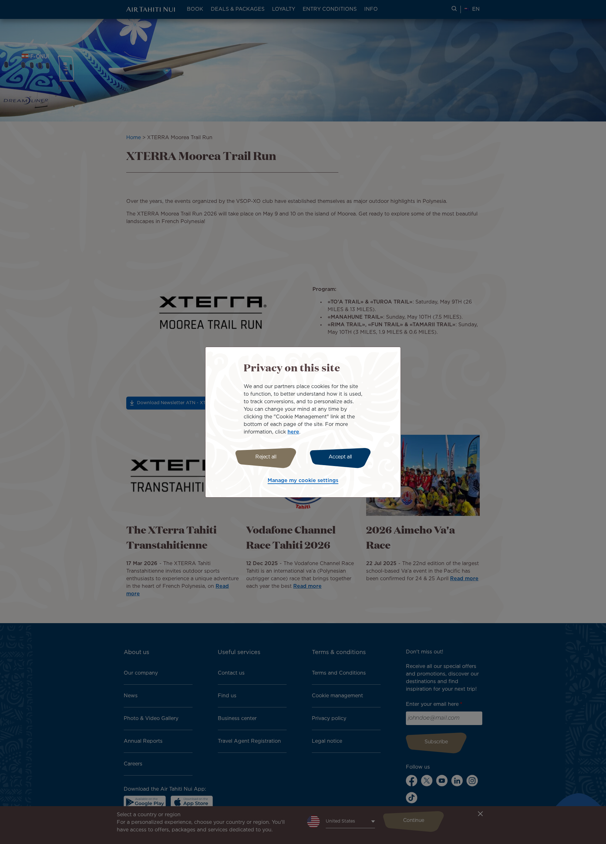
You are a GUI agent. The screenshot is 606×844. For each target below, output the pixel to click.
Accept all (340, 457)
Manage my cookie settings (303, 480)
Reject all (265, 457)
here (293, 432)
